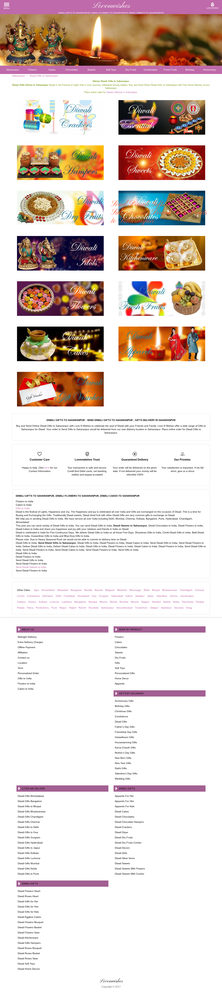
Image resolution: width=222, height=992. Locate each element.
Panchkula (187, 601)
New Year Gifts (123, 763)
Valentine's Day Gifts (126, 773)
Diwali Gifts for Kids (28, 911)
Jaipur (150, 596)
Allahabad (62, 590)
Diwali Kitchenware (28, 937)
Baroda (99, 590)
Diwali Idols (121, 853)
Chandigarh (186, 590)
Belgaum (110, 590)
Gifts (117, 662)
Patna (30, 607)
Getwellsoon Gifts (124, 737)
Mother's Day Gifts (125, 752)
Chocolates (72, 69)
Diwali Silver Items (125, 858)
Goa (94, 596)
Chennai (199, 590)
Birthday (189, 69)
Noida (176, 601)
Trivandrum (141, 607)
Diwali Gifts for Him (28, 906)
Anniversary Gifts (124, 700)
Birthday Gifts (122, 706)
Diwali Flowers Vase (29, 932)
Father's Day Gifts (125, 726)
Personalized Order (28, 673)
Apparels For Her (124, 796)
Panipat (200, 601)
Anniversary (209, 69)
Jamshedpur (187, 596)
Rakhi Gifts (121, 768)
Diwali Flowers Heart (29, 891)
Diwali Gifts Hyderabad (30, 842)
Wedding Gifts (122, 778)
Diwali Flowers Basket (30, 927)
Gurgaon (104, 596)
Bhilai (147, 590)
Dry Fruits (130, 69)
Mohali (113, 601)
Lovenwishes (111, 6)
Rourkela (94, 607)
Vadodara (166, 607)
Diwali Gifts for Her (28, 901)
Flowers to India (26, 683)
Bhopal (156, 590)
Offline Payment (26, 647)
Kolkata (43, 601)
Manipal (92, 601)
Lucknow (54, 601)
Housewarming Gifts (126, 742)
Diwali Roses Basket (29, 953)
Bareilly (88, 590)
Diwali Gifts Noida (27, 868)
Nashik (166, 601)
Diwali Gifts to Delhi (28, 827)
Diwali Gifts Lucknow (29, 858)
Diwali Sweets (122, 863)
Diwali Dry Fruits (124, 837)
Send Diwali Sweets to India (31, 567)
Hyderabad (117, 596)
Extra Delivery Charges (30, 642)
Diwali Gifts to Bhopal (29, 806)
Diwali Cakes (122, 811)
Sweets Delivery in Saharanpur (121, 92)
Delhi (58, 596)
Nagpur (145, 601)
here (46, 467)
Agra (36, 590)
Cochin (21, 596)
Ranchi (82, 607)
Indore (129, 596)
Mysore (135, 601)
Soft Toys (111, 69)
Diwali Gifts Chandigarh (30, 816)
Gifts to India (23, 508)
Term (20, 668)
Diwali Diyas (121, 832)
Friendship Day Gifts (126, 732)
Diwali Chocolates (124, 816)
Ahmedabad (48, 590)
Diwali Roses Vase (28, 958)
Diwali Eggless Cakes (29, 917)
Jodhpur (21, 601)
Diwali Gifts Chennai (29, 822)
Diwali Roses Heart (28, 896)
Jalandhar (161, 596)
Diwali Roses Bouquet (30, 948)
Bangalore (76, 590)
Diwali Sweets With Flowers (130, 868)
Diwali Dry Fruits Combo (128, 842)
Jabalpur (140, 596)
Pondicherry (42, 607)
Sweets (91, 69)
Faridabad (69, 596)
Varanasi (178, 607)
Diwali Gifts (121, 721)
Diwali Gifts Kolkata (28, 853)
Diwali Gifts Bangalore (30, 801)
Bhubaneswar (169, 590)
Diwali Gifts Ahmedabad (31, 796)
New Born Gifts (123, 758)
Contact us (23, 657)
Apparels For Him (124, 801)
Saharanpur (12, 69)
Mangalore (80, 601)
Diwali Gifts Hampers (29, 943)
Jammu (174, 596)
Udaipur (154, 607)
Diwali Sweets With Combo (129, 873)
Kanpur (32, 601)
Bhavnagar (135, 590)
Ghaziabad (83, 596)
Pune (54, 607)
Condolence (121, 716)
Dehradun (47, 596)
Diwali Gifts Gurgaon (29, 837)
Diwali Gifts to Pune (28, 873)
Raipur (63, 607)
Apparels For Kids (124, 806)
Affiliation (23, 652)
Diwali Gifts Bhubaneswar (32, 811)
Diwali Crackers (123, 827)
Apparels (120, 683)
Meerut (103, 601)
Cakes (52, 69)
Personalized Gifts (125, 673)
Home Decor (122, 678)
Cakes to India (25, 688)
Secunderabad (124, 607)
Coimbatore (33, 596)
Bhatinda (122, 590)
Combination (150, 69)
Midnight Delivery (27, 637)
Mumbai (123, 601)
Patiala (20, 607)
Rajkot (72, 607)
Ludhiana (67, 601)
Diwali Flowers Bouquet (30, 922)
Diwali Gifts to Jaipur (29, 847)
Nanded (156, 601)
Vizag (189, 607)
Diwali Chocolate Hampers (129, 822)
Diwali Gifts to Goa (28, 832)
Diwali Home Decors (29, 968)
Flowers (32, 69)
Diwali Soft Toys (26, 963)
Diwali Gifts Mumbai (28, 863)
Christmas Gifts (123, 711)
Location (22, 662)
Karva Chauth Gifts (125, 747)
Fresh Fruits (170, 69)
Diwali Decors (122, 847)
